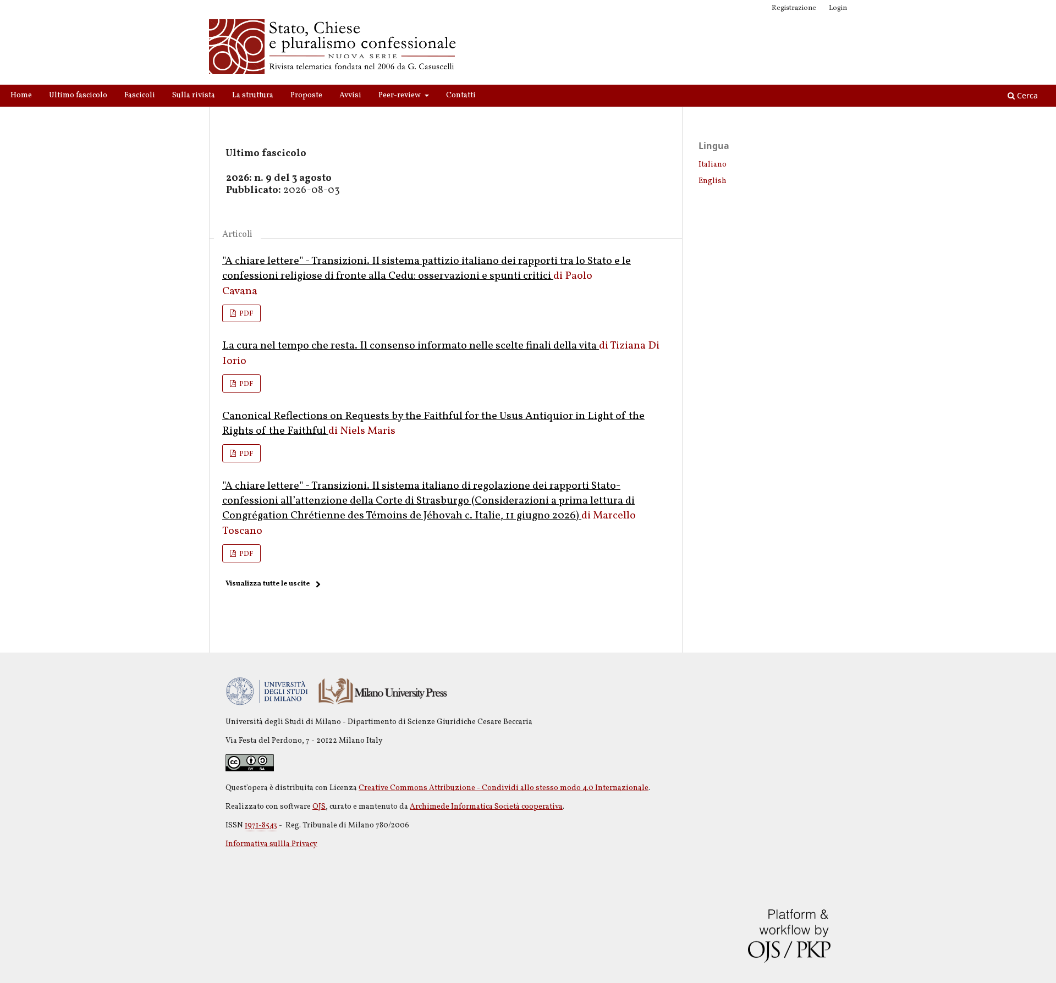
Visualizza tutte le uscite (268, 584)
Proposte (306, 95)
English (712, 181)
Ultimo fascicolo (78, 95)
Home (21, 95)
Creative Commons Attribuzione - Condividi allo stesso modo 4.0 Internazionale (503, 788)
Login (838, 8)
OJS (319, 807)
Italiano (712, 164)
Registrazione (794, 8)
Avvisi (350, 95)
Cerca (1026, 95)
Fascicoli (139, 95)
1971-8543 (261, 825)
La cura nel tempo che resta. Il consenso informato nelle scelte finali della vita (410, 346)
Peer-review (400, 95)
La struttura (252, 95)
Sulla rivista (193, 95)
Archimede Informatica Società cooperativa (486, 807)
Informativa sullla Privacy (271, 844)
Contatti (461, 95)
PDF (245, 314)
